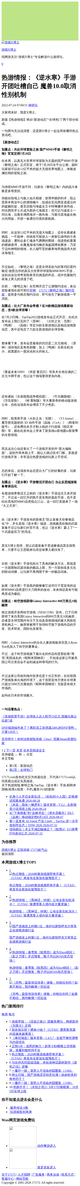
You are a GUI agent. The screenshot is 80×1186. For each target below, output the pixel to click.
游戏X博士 (9, 849)
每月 (12, 1014)
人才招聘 (24, 1174)
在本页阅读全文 (34, 750)
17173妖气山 (38, 849)
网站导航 (22, 1178)
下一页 (11, 750)
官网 (33, 290)
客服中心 (8, 1178)
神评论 (33, 105)
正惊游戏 (23, 849)
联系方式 (67, 1174)
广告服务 (38, 1174)
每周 (5, 1014)
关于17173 (9, 1174)
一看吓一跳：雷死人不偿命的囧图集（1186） (43, 1083)
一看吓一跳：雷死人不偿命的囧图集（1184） (43, 1070)
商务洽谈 (53, 1174)
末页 (19, 750)
